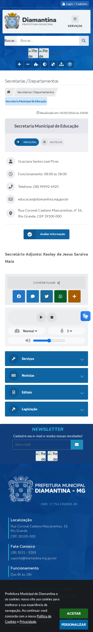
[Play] (41, 317)
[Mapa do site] (61, 64)
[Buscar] (84, 40)
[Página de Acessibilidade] (70, 64)
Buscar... (10, 41)
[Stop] (52, 317)
